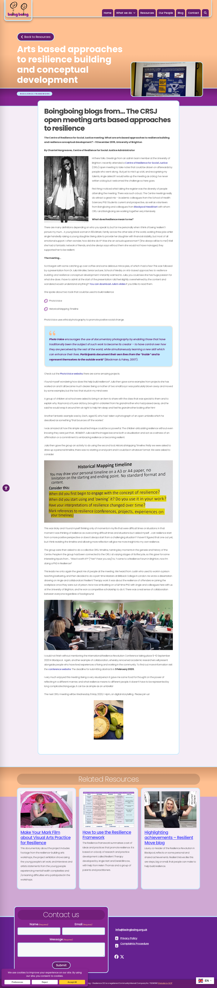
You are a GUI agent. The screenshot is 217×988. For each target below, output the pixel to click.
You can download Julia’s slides (108, 284)
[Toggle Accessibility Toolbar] (6, 488)
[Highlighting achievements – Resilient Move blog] (170, 838)
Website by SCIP (165, 983)
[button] (205, 13)
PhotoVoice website (71, 373)
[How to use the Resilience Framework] (108, 838)
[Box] (18, 10)
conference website (59, 669)
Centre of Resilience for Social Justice (146, 163)
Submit (61, 965)
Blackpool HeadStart (146, 206)
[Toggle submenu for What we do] (134, 13)
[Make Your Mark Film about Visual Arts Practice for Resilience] (46, 838)
